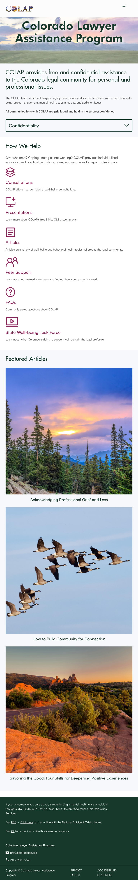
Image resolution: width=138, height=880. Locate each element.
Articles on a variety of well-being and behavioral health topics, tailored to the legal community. (64, 249)
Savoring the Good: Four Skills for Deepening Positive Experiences (69, 778)
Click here (26, 822)
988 (13, 822)
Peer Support (19, 272)
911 (13, 831)
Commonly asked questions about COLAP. (32, 309)
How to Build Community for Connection (69, 638)
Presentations (19, 212)
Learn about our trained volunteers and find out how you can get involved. (52, 279)
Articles (13, 242)
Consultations (19, 182)
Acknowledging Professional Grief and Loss (69, 499)
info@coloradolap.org (23, 852)
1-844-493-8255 (34, 809)
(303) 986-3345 (20, 860)
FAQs (11, 302)
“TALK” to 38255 (65, 809)
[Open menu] (124, 6)
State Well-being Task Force (33, 332)
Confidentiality (24, 125)
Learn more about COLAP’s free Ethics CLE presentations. (41, 219)
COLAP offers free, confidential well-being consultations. (41, 189)
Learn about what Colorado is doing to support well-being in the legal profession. (56, 339)
